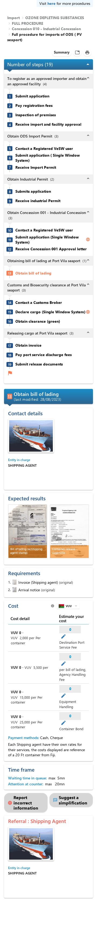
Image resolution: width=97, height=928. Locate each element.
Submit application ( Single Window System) (47, 158)
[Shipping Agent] (31, 436)
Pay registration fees (34, 105)
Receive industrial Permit (37, 200)
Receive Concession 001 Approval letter (51, 249)
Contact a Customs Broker (38, 302)
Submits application (33, 191)
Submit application (32, 96)
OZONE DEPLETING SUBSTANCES (54, 17)
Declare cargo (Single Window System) (50, 312)
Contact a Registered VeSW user (44, 148)
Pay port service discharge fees (43, 354)
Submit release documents (39, 364)
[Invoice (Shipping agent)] (14, 582)
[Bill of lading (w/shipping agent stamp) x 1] (27, 531)
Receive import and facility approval (48, 124)
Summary (62, 52)
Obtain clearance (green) (37, 321)
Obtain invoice (28, 345)
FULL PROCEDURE (27, 23)
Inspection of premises (35, 115)
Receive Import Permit (35, 167)
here (51, 3)
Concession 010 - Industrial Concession (46, 28)
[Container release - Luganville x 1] (69, 531)
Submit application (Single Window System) (47, 240)
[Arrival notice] (14, 589)
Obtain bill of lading (33, 273)
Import (13, 17)
